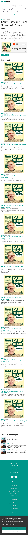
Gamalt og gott (14, 485)
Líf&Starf (14, 496)
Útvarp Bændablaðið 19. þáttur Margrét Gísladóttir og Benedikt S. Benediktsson (16, 451)
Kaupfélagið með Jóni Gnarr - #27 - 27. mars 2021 (14, 115)
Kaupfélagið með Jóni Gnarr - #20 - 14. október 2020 (12, 329)
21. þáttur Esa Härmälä (12, 439)
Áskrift (24, 9)
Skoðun (14, 484)
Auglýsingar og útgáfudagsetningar (11, 9)
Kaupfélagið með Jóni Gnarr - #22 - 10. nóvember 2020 (12, 267)
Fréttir (14, 482)
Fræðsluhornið (14, 487)
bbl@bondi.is (15, 470)
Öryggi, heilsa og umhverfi (14, 493)
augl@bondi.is (15, 472)
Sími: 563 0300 (14, 469)
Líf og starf (14, 505)
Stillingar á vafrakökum (14, 531)
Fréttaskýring (14, 488)
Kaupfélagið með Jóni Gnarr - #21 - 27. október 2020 (12, 298)
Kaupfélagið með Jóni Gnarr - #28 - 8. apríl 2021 (13, 84)
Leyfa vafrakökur (14, 528)
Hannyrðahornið (14, 500)
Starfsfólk (19, 6)
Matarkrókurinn (14, 499)
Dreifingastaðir (21, 12)
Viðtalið (14, 506)
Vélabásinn (14, 509)
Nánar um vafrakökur (11, 524)
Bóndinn (14, 502)
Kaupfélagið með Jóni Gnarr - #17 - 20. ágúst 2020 (14, 421)
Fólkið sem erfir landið (14, 503)
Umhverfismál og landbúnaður (14, 490)
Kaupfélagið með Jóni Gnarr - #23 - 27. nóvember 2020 (12, 237)
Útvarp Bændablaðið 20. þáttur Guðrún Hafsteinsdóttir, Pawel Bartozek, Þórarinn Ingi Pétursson (16, 446)
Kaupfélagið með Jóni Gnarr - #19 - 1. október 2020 (11, 360)
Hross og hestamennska (14, 491)
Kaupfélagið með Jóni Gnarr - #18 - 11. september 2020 (12, 392)
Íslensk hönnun (14, 497)
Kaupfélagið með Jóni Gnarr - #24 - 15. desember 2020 (12, 206)
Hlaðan (14, 14)
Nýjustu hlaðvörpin (10, 434)
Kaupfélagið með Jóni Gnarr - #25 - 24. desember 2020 (12, 176)
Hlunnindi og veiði (14, 508)
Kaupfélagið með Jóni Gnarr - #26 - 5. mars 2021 (13, 145)
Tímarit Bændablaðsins (9, 12)
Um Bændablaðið (10, 6)
